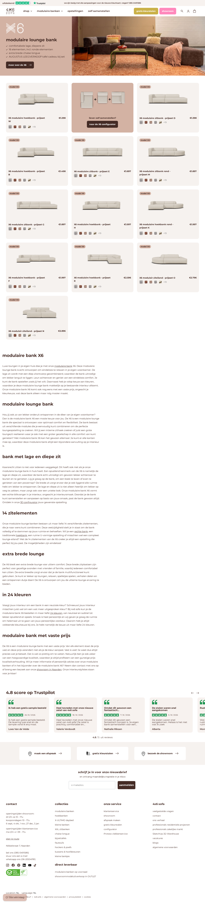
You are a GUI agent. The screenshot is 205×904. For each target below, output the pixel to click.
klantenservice (111, 811)
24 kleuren (56, 613)
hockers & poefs (63, 847)
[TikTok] (35, 865)
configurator (110, 829)
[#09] (10, 127)
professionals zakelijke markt (168, 829)
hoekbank (21, 535)
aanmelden (126, 785)
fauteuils (59, 842)
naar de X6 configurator (102, 124)
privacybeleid (75, 897)
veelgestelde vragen (163, 811)
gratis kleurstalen (146, 11)
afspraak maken (112, 820)
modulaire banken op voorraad (71, 872)
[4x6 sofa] (10, 11)
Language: (27, 893)
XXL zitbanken (62, 829)
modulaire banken (48, 11)
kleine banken (62, 824)
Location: (11, 893)
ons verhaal (159, 820)
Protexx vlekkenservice (116, 833)
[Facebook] (13, 865)
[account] (190, 11)
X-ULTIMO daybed (64, 820)
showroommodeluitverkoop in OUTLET (75, 876)
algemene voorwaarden (165, 847)
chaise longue (62, 833)
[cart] (196, 11)
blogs (155, 842)
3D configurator (29, 502)
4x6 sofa (37, 897)
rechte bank (81, 531)
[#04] (20, 127)
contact (157, 815)
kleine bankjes (62, 856)
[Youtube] (29, 865)
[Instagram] (7, 865)
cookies (87, 897)
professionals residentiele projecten (171, 824)
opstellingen (75, 11)
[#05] (15, 127)
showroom (168, 11)
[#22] (29, 127)
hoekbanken (61, 815)
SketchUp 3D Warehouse (166, 833)
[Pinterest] (18, 865)
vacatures (158, 838)
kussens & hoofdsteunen (67, 851)
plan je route (12, 839)
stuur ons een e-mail (16, 856)
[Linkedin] (24, 865)
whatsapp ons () (21, 859)
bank (69, 366)
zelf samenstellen (99, 11)
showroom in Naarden (49, 669)
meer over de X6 (17, 65)
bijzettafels (60, 838)
